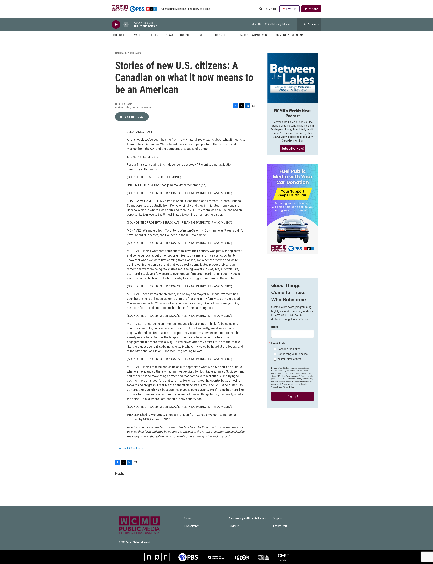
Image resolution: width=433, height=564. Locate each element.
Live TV (291, 9)
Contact (188, 518)
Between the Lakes (288, 349)
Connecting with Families (292, 354)
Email (274, 326)
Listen (154, 35)
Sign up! (293, 396)
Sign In (271, 8)
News (169, 35)
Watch (138, 35)
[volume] (126, 24)
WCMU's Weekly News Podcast (292, 113)
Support (186, 35)
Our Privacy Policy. (286, 386)
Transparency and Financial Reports (248, 518)
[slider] (131, 24)
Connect (221, 35)
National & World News (128, 53)
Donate (312, 9)
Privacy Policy (191, 526)
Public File (234, 526)
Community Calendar (288, 35)
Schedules (119, 35)
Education (241, 35)
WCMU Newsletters (289, 359)
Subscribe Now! (292, 148)
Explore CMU (280, 526)
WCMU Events (261, 35)
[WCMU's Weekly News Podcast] (292, 78)
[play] (116, 25)
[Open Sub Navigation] (129, 35)
